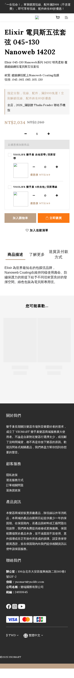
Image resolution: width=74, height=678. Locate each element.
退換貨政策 (13, 490)
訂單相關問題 (14, 485)
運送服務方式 (14, 480)
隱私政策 (12, 475)
